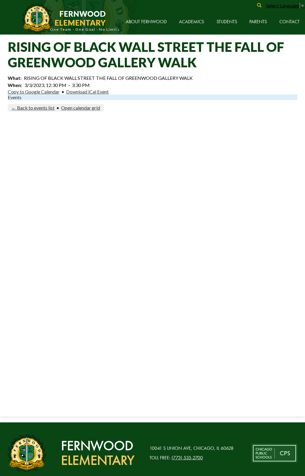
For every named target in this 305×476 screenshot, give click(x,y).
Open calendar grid (80, 108)
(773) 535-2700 (187, 458)
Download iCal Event (87, 91)
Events (14, 97)
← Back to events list (33, 108)
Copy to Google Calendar (34, 91)
